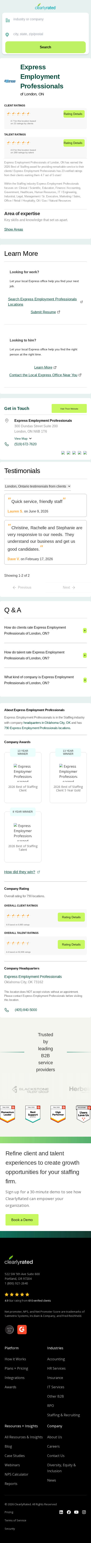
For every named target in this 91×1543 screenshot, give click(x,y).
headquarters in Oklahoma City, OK (46, 722)
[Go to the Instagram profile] (84, 1512)
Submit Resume (43, 312)
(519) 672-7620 (25, 444)
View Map (21, 438)
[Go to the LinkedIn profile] (61, 1512)
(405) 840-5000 (26, 1010)
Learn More (43, 367)
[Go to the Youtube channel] (76, 1512)
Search (45, 47)
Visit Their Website (69, 409)
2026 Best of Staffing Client (22, 788)
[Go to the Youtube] (68, 1512)
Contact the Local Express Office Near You (43, 375)
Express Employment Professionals (33, 977)
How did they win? (19, 872)
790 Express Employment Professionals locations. (37, 728)
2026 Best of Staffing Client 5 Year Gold (68, 788)
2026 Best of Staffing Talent (22, 848)
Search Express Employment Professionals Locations (42, 302)
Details (73, 114)
